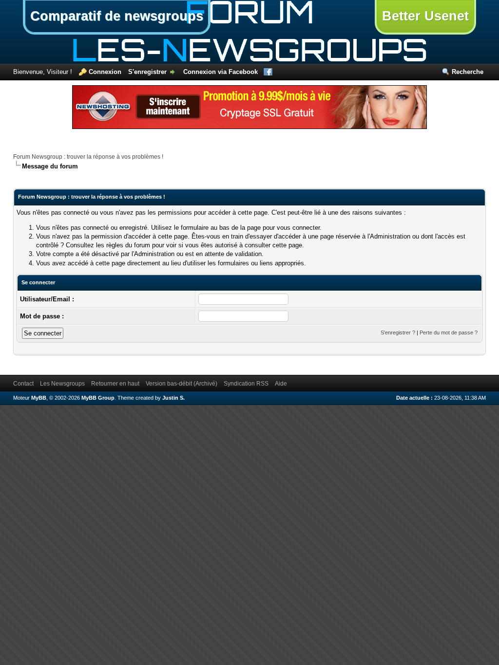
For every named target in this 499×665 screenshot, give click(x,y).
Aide (281, 383)
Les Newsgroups (62, 383)
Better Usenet (425, 16)
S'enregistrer (147, 71)
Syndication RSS (246, 383)
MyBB (38, 398)
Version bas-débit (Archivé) (181, 383)
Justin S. (173, 398)
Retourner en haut (115, 383)
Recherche (467, 71)
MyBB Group (98, 398)
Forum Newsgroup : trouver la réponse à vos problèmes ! (88, 156)
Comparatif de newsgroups (116, 16)
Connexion (105, 71)
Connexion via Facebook (220, 71)
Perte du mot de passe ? (449, 332)
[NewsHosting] (249, 126)
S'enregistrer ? (398, 332)
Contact (23, 383)
